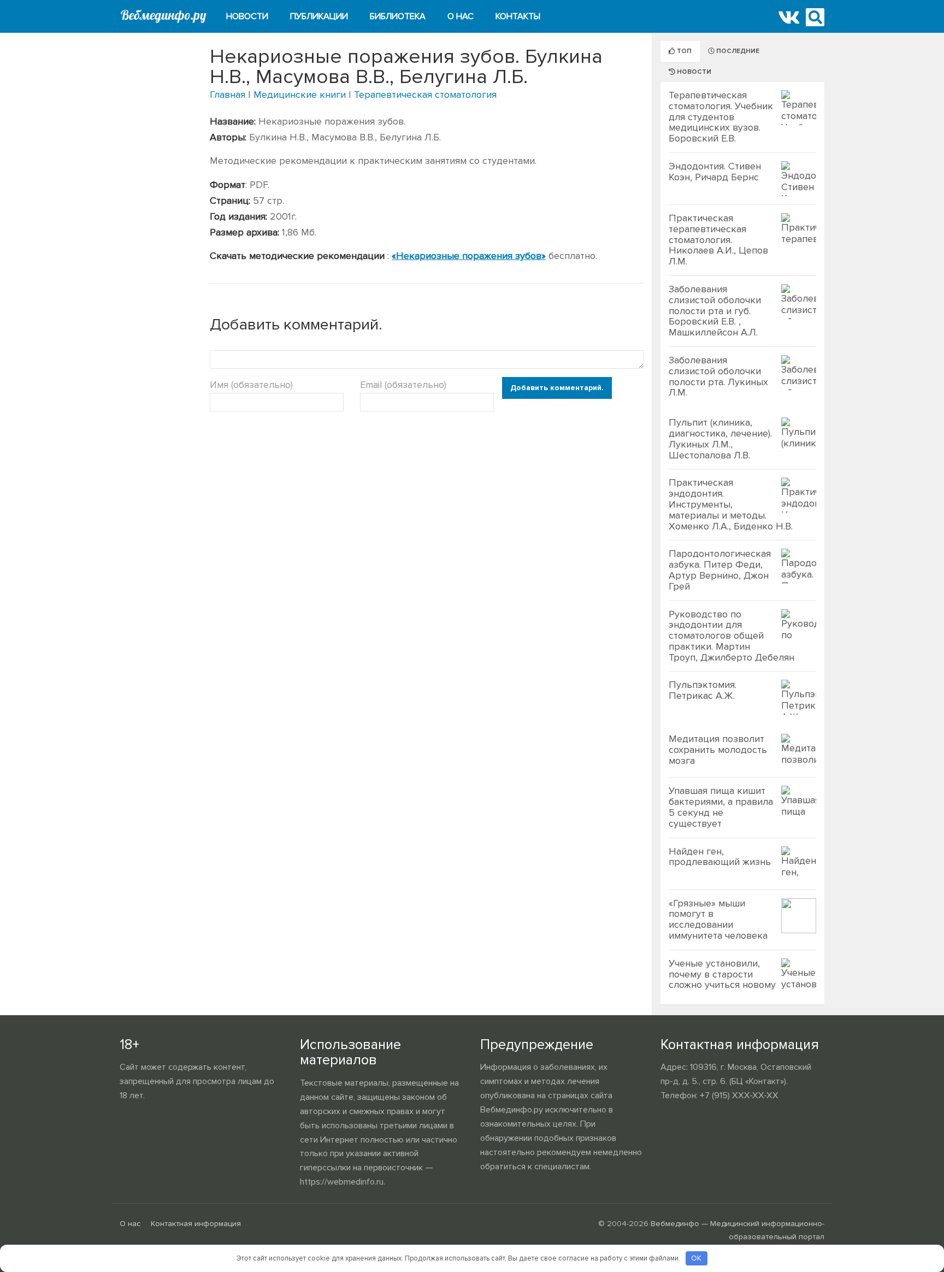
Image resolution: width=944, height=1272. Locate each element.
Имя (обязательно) (251, 385)
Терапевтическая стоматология (425, 95)
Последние (737, 51)
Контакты (517, 16)
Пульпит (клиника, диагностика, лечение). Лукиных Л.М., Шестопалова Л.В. (720, 438)
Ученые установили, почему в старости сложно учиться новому (722, 974)
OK (696, 1258)
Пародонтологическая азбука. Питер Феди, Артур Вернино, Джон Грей (720, 569)
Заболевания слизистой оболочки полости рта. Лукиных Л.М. (718, 376)
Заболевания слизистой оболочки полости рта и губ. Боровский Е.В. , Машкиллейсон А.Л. (715, 310)
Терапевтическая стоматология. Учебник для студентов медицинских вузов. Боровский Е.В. (721, 116)
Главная (227, 95)
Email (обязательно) (403, 385)
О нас (460, 16)
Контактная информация (196, 1223)
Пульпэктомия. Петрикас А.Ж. (702, 690)
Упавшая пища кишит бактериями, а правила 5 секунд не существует (721, 807)
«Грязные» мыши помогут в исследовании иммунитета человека (718, 919)
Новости (247, 16)
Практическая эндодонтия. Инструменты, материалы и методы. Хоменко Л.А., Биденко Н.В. (731, 504)
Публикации (319, 16)
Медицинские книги (299, 95)
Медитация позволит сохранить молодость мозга (718, 750)
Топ (683, 51)
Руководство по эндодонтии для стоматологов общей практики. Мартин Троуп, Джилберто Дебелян (731, 635)
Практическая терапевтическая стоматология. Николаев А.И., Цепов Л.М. (718, 239)
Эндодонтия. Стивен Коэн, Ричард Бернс (715, 171)
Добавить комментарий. (557, 387)
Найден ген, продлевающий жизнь (720, 856)
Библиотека (398, 16)
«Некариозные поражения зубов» (469, 256)
